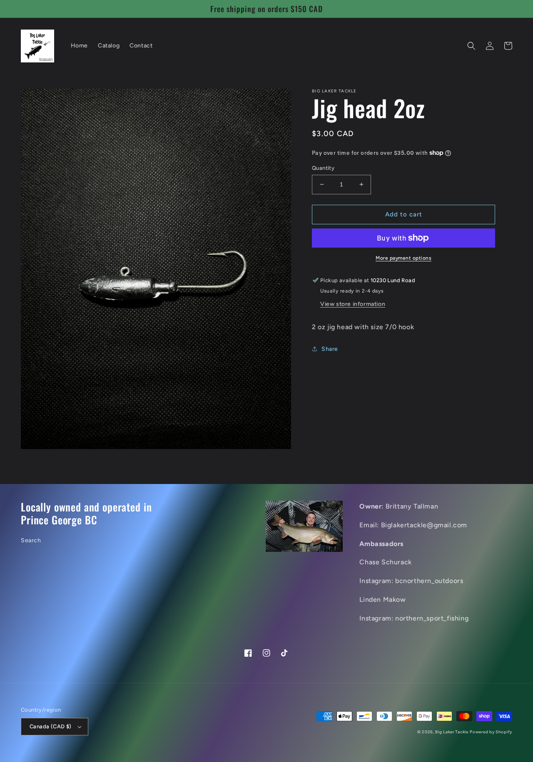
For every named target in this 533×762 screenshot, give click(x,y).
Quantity (323, 168)
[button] (471, 46)
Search (31, 540)
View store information (352, 304)
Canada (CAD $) (51, 726)
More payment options (403, 258)
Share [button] (329, 348)
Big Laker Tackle (451, 732)
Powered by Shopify (491, 732)
